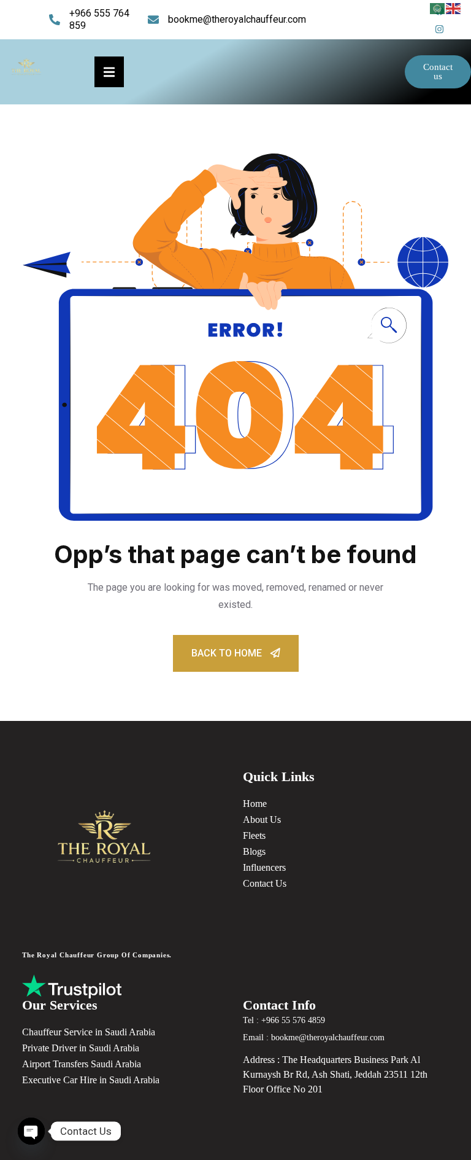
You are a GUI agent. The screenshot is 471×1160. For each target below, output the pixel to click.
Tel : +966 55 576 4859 (284, 1020)
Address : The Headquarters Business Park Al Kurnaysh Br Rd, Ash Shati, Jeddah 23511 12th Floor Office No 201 (335, 1074)
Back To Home (227, 653)
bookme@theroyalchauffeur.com (237, 19)
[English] (454, 8)
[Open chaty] (31, 1131)
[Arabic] (438, 8)
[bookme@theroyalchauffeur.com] (153, 19)
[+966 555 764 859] (54, 19)
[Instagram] (439, 29)
